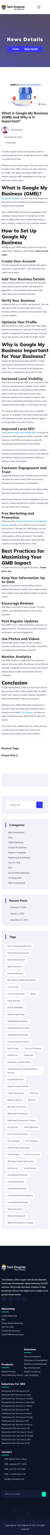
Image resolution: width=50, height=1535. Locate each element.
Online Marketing (31, 1127)
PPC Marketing (32, 1141)
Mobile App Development (17, 1114)
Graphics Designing (17, 852)
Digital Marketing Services (17, 1035)
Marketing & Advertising (19, 857)
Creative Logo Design (15, 994)
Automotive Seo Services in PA (15, 1443)
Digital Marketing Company (18, 1028)
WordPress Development (35, 1364)
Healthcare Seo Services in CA (15, 1409)
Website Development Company (20, 1223)
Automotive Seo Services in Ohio (16, 1439)
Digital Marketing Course (13, 1334)
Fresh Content (13, 1048)
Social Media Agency (15, 1182)
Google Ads (28, 1055)
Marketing (34, 1093)
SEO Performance (32, 1155)
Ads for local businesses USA (19, 946)
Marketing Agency (14, 1100)
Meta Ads (32, 1100)
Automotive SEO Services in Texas (17, 1432)
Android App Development (18, 953)
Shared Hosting (8, 1371)
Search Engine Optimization (18, 1148)
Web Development (16, 883)
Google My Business (11, 198)
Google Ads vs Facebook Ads (19, 1062)
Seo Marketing (13, 1155)
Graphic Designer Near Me (17, 1086)
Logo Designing (31, 1375)
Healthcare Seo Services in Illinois (17, 1424)
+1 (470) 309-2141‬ (17, 1474)
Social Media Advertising (17, 1175)
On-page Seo (12, 1127)
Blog (10, 837)
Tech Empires (27, 712)
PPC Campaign (13, 1141)
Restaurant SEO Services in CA (15, 1391)
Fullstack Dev (12, 1055)
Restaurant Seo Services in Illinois (17, 1406)
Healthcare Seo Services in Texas (17, 1413)
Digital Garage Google (16, 1014)
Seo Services (12, 1168)
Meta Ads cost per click (16, 1107)
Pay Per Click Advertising (17, 1134)
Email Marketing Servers (12, 1375)
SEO (10, 868)
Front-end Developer (33, 1048)
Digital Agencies (13, 1001)
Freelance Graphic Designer (18, 1042)
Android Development (16, 960)
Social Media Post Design (17, 1202)
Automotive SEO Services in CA (16, 1428)
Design (33, 994)
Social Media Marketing (18, 873)
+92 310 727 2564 (17, 1469)
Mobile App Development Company (21, 1120)
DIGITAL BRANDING (15, 1008)
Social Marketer (30, 1168)
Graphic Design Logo (15, 1093)
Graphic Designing (32, 1371)
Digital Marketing (15, 842)
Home (15, 49)
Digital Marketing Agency (17, 1021)
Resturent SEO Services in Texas (16, 1395)
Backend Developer (15, 973)
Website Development (16, 1216)
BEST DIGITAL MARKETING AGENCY (21, 980)
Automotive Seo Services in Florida (17, 1436)
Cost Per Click (12, 987)
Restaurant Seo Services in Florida (17, 1398)
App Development (16, 832)
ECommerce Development (35, 1360)
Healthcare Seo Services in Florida (17, 1417)
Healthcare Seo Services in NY (15, 1421)
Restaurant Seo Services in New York (18, 1402)
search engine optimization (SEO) (22, 432)
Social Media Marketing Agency (20, 1195)
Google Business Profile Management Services (22, 1071)
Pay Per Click (14, 862)
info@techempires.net (14, 1479)
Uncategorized (14, 878)
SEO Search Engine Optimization (20, 1161)
